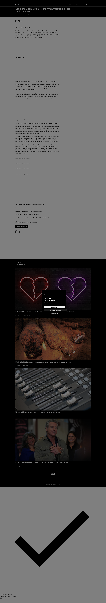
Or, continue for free (54, 313)
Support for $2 (54, 307)
